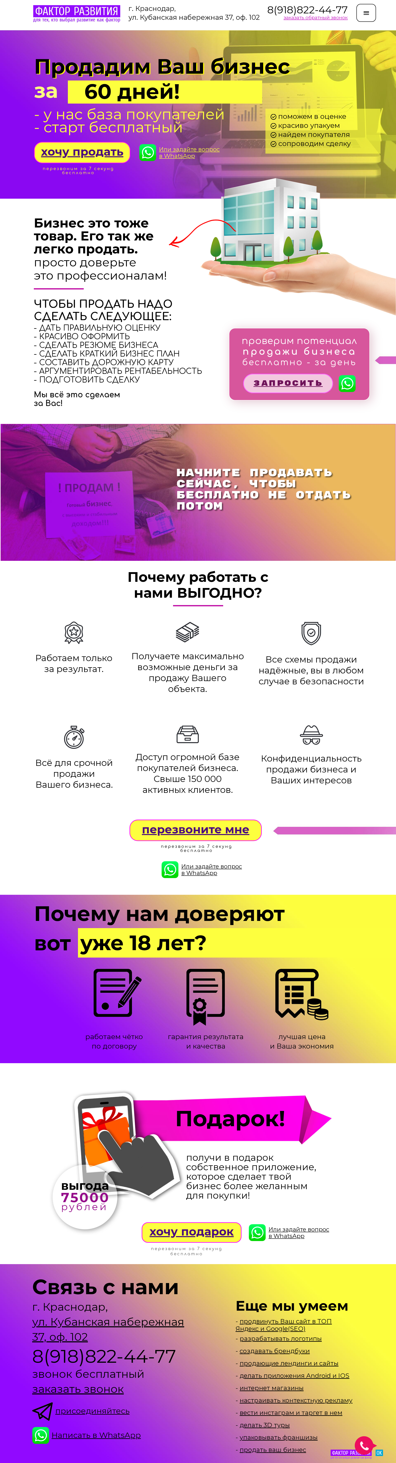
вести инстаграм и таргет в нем (291, 1412)
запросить (288, 383)
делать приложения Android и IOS (294, 1375)
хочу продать (82, 152)
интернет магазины (272, 1388)
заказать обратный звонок (316, 17)
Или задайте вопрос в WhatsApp (189, 152)
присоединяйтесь (92, 1411)
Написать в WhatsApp (96, 1435)
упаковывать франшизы (279, 1437)
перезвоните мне (195, 829)
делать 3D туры (265, 1425)
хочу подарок (192, 1231)
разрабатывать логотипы (281, 1338)
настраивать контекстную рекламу (296, 1400)
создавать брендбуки (275, 1351)
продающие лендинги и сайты (289, 1363)
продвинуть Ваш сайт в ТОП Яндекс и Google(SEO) (284, 1324)
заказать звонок (78, 1388)
